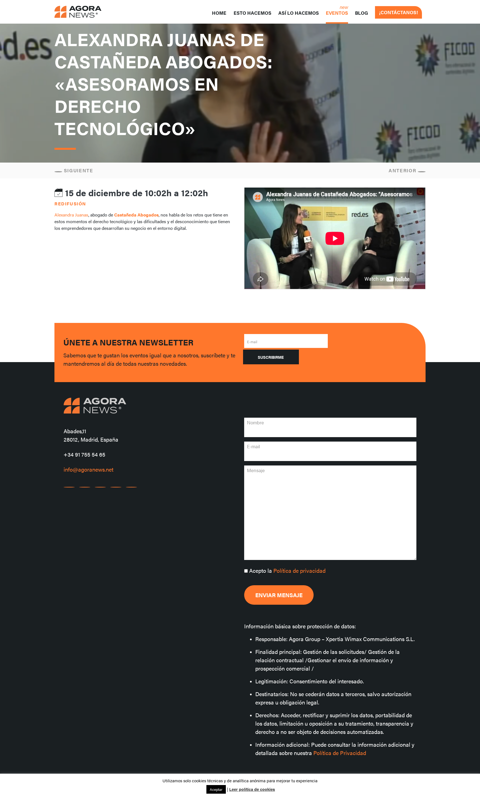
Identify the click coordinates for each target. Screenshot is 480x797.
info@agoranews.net (88, 469)
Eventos (337, 12)
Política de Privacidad (339, 753)
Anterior (403, 170)
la (287, 570)
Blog (361, 12)
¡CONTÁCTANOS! (398, 12)
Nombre (255, 422)
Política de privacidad (299, 570)
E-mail (252, 341)
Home (219, 12)
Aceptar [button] (216, 789)
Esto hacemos (252, 12)
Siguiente (77, 170)
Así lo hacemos (298, 12)
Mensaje (256, 470)
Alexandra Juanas (71, 214)
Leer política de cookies (252, 789)
